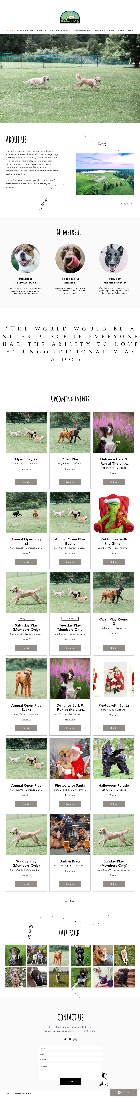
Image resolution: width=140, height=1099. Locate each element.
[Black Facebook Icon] (65, 1039)
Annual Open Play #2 (26, 541)
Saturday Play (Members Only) (26, 627)
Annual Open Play (26, 785)
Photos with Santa (114, 705)
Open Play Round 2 (113, 621)
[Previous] (15, 78)
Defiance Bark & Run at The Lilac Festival (113, 461)
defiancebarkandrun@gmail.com (59, 1030)
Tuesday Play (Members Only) (70, 627)
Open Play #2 (26, 459)
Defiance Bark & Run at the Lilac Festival (70, 707)
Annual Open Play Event (70, 541)
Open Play (70, 459)
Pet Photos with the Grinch (113, 541)
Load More (70, 901)
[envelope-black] (75, 1039)
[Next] (124, 78)
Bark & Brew (70, 861)
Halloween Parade (114, 785)
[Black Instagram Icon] (70, 1039)
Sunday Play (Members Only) (26, 863)
